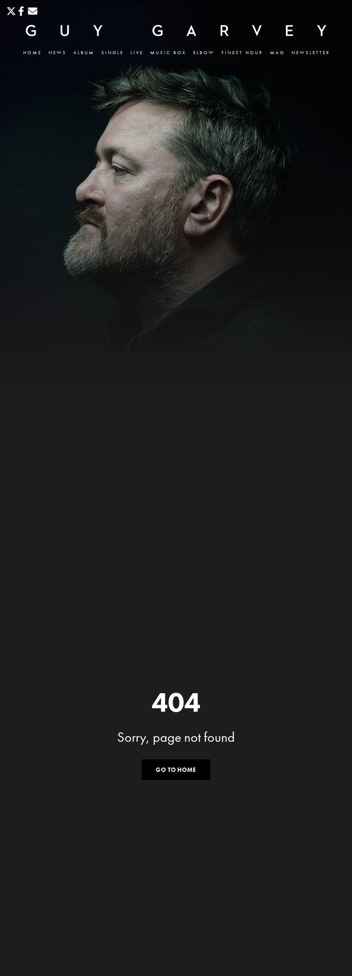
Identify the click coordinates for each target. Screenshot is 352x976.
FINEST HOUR (242, 52)
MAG (277, 52)
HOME (32, 52)
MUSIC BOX (168, 52)
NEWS (58, 52)
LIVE (136, 52)
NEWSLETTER (310, 52)
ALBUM (83, 52)
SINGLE (112, 52)
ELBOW (204, 52)
